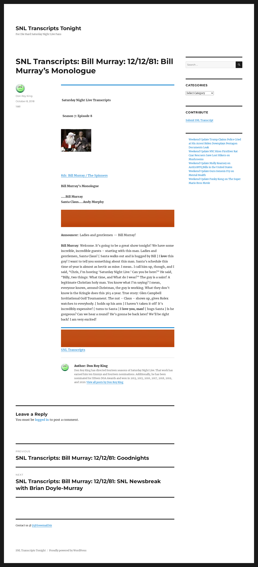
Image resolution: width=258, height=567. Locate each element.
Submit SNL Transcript (199, 120)
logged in (42, 420)
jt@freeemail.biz (42, 525)
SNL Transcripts (73, 350)
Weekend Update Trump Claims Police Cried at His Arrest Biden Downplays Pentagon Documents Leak (215, 143)
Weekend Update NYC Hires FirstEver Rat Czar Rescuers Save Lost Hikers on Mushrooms (213, 155)
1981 (18, 106)
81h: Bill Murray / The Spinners (84, 175)
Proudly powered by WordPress (68, 550)
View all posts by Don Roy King (105, 382)
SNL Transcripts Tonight (48, 28)
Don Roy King (24, 95)
